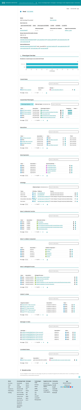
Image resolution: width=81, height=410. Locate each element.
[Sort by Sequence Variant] (29, 302)
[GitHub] (67, 387)
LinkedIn (54, 388)
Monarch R (19, 388)
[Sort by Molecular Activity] (45, 220)
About (39, 2)
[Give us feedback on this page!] (79, 377)
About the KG (20, 400)
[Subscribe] (61, 387)
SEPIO (27, 398)
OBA (27, 392)
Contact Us (10, 388)
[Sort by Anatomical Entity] (55, 163)
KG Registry (46, 390)
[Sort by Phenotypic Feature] (50, 108)
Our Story (10, 383)
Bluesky (54, 392)
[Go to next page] (41, 120)
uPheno (27, 387)
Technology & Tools (60, 2)
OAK (35, 392)
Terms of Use (20, 396)
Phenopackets (38, 399)
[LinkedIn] (68, 387)
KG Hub (45, 388)
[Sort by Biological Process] (43, 275)
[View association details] (74, 89)
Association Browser (19, 406)
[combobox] (28, 3)
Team (9, 385)
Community (77, 2)
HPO (27, 388)
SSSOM (36, 390)
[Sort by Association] (44, 87)
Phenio (27, 390)
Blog (53, 387)
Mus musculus (53, 20)
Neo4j (18, 387)
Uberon (27, 385)
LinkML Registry (47, 392)
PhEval (36, 386)
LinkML (36, 388)
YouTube (54, 390)
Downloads (19, 383)
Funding (10, 392)
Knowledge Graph (46, 2)
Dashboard (19, 403)
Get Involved (55, 383)
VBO (27, 394)
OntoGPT (37, 396)
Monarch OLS (46, 383)
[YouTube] (70, 387)
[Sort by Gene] (23, 87)
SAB (9, 387)
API (18, 385)
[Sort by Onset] (77, 108)
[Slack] (63, 387)
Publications (11, 390)
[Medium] (65, 387)
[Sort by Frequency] (72, 108)
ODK (35, 394)
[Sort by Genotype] (26, 330)
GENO (27, 396)
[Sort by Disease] (54, 87)
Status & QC (19, 390)
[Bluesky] (72, 387)
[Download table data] (46, 92)
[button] (69, 110)
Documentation (20, 394)
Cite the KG (19, 398)
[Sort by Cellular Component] (55, 247)
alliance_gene (68, 30)
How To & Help (20, 392)
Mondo (27, 383)
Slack (53, 385)
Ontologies (53, 2)
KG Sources (19, 402)
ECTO (27, 400)
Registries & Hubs (70, 2)
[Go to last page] (43, 120)
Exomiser (37, 384)
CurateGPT (37, 398)
